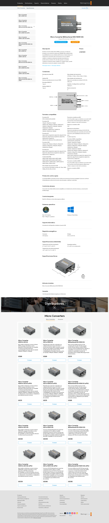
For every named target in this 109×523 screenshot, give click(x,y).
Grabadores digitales (21, 504)
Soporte (36, 3)
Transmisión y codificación (44, 507)
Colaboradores (84, 500)
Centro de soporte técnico (65, 498)
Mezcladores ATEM (21, 500)
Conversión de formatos (43, 496)
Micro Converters (21, 8)
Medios (60, 3)
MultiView (40, 504)
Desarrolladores (45, 3)
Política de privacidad (85, 504)
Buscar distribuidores (61, 42)
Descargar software (56, 65)
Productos (20, 3)
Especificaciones (30, 8)
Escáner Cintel (20, 507)
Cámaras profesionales (21, 496)
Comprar (29, 360)
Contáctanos (62, 500)
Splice (65, 3)
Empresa (53, 3)
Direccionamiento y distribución (45, 505)
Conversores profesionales (44, 498)
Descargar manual (46, 65)
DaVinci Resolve (23, 498)
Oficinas (82, 496)
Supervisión (41, 500)
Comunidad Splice (63, 504)
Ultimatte (19, 502)
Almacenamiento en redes (43, 502)
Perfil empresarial (84, 498)
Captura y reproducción (22, 505)
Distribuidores (28, 3)
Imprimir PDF (75, 42)
